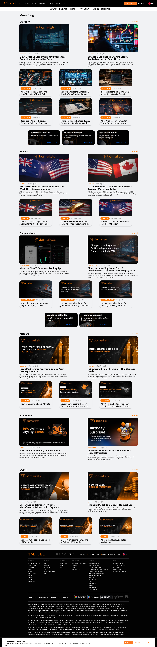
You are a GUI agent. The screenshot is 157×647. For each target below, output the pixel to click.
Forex (46, 563)
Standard (31, 567)
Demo (30, 579)
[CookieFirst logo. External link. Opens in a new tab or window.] (5, 639)
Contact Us (92, 587)
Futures (46, 573)
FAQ (90, 581)
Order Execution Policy (119, 565)
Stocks (46, 569)
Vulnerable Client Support (97, 573)
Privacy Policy (32, 597)
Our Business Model (95, 567)
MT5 (61, 567)
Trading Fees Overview (79, 563)
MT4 (61, 565)
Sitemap (65, 597)
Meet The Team (94, 565)
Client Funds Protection (96, 571)
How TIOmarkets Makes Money (98, 569)
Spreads (74, 565)
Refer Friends (93, 589)
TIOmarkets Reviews (95, 575)
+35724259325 (94, 554)
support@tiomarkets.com (111, 554)
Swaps (74, 567)
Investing (34, 4)
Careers (91, 585)
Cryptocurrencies (49, 571)
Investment (31, 581)
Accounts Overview (34, 563)
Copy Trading (32, 573)
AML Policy (115, 567)
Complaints (92, 583)
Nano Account (32, 565)
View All (135, 22)
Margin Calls (76, 569)
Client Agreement (117, 563)
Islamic (30, 575)
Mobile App (63, 563)
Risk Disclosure (117, 569)
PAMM (30, 577)
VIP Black (30, 571)
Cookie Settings (43, 597)
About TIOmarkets (94, 563)
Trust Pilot (92, 577)
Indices (46, 565)
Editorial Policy (55, 597)
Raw (29, 569)
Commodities (48, 567)
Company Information (119, 571)
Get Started (92, 579)
